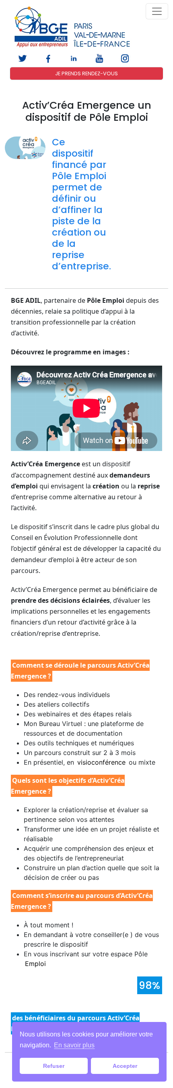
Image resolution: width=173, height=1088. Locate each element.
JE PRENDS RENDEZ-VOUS (86, 73)
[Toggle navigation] (157, 11)
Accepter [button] (125, 1066)
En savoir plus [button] (74, 1045)
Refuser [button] (53, 1066)
